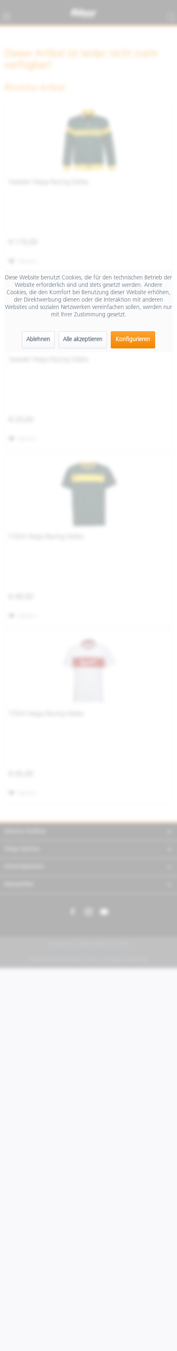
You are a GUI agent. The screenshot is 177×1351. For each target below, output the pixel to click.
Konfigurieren (133, 340)
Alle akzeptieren (82, 340)
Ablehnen (38, 340)
